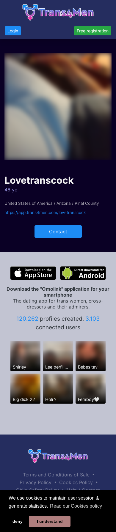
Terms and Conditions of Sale (56, 475)
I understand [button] (50, 521)
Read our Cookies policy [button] (76, 506)
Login (12, 30)
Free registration (93, 30)
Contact (58, 231)
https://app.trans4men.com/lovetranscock (45, 212)
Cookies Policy (76, 482)
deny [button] (17, 521)
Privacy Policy (35, 482)
